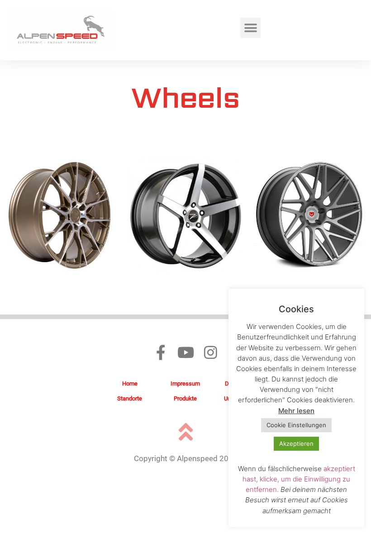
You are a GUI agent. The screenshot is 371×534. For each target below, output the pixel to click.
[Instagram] (210, 352)
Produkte (185, 398)
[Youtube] (185, 352)
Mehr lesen (296, 410)
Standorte (129, 398)
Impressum (185, 383)
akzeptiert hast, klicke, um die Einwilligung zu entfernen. (299, 479)
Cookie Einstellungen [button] (296, 425)
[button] (250, 28)
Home (130, 383)
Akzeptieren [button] (296, 443)
